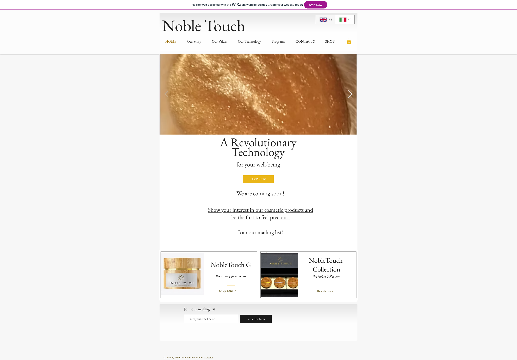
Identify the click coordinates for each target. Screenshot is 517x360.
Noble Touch (203, 25)
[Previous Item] (166, 94)
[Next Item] (350, 94)
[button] (349, 41)
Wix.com (208, 357)
